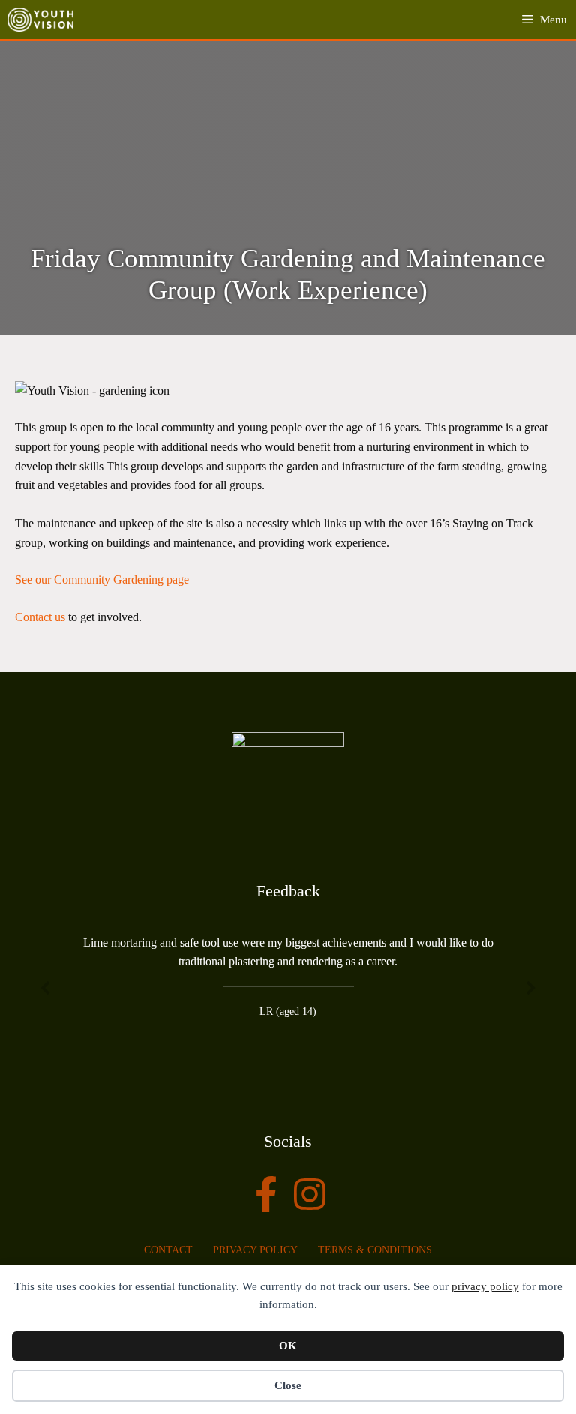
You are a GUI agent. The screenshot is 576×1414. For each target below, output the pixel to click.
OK (288, 1346)
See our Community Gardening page (102, 579)
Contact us (40, 617)
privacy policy (485, 1286)
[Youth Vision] (40, 19)
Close (288, 1385)
